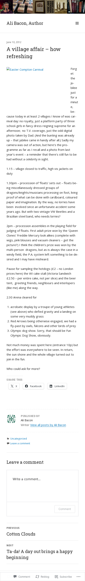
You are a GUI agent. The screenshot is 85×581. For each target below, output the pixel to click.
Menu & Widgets (77, 27)
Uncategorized (18, 438)
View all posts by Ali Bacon (48, 425)
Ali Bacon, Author (25, 23)
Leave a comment (20, 443)
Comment (65, 509)
